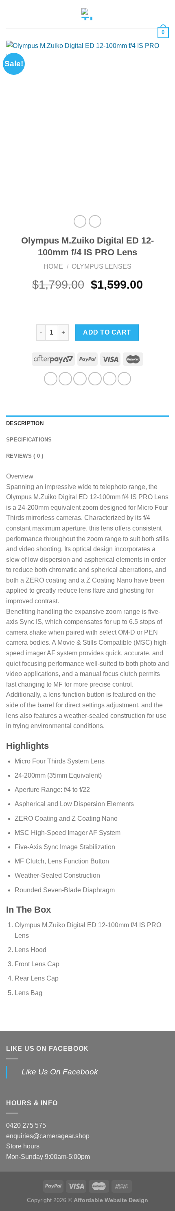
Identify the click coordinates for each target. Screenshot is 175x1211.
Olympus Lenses (101, 266)
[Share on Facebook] (65, 378)
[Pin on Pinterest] (109, 378)
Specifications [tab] (29, 440)
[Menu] (11, 14)
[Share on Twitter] (80, 378)
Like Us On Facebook (47, 1048)
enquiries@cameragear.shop (48, 1136)
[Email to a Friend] (95, 378)
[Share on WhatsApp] (50, 378)
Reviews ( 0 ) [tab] (24, 456)
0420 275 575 (26, 1125)
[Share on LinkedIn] (124, 378)
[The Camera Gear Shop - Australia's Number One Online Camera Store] (88, 14)
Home (53, 266)
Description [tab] (25, 423)
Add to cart (107, 332)
